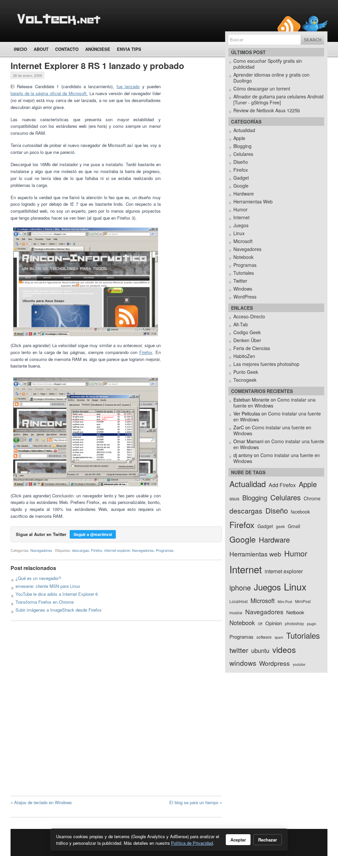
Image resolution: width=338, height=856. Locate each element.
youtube (299, 664)
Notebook (243, 257)
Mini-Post (285, 601)
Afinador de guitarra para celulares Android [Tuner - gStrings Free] (278, 99)
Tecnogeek (244, 379)
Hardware (243, 193)
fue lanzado (128, 86)
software (264, 637)
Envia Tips (129, 49)
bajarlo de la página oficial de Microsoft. (49, 93)
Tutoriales (243, 272)
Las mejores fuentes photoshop (266, 364)
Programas (165, 550)
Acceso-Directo (249, 316)
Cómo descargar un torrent (261, 88)
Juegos (241, 225)
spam (279, 637)
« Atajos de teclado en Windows (41, 802)
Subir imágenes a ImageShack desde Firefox (59, 610)
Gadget (241, 177)
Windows (242, 288)
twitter (238, 650)
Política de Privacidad (192, 843)
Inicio (20, 49)
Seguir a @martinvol (93, 534)
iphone (240, 587)
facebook (300, 511)
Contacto (67, 49)
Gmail (294, 526)
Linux (239, 233)
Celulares (243, 154)
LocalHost (238, 601)
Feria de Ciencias (251, 348)
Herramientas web (255, 553)
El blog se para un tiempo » (195, 802)
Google (241, 185)
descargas (80, 550)
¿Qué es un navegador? (38, 578)
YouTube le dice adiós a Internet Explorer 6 (57, 594)
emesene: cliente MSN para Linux (48, 586)
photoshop (294, 623)
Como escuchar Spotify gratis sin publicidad (267, 63)
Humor (240, 209)
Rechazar (267, 840)
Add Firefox (282, 485)
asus (234, 498)
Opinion (273, 623)
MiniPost (303, 601)
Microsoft (243, 241)
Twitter (240, 280)
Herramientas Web (253, 201)
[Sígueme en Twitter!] (314, 23)
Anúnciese (97, 49)
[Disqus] (116, 708)
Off (260, 623)
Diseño (240, 162)
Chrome (312, 498)
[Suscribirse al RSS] (289, 23)
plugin (311, 623)
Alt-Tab (240, 324)
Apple (239, 138)
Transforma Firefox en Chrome (45, 602)
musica (235, 612)
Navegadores (41, 550)
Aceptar (238, 840)
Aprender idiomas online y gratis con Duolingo (271, 77)
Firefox (145, 352)
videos (284, 649)
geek (280, 526)
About (41, 49)
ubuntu (260, 650)
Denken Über (247, 340)
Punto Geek (245, 372)
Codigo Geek (247, 332)
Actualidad (244, 130)
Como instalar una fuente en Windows (277, 416)
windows (242, 663)
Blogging (242, 146)
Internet (241, 217)
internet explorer (117, 550)
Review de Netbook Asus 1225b (266, 110)
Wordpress (274, 663)
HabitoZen (244, 356)
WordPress (244, 296)
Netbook (295, 612)
